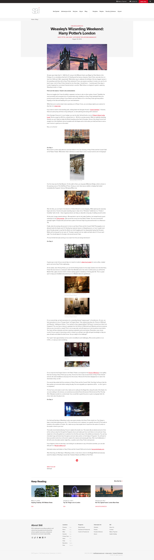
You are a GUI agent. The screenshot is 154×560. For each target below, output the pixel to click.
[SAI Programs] (35, 10)
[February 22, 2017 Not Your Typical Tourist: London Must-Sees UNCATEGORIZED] (109, 492)
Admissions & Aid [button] (66, 11)
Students (96, 527)
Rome (64, 529)
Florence (65, 527)
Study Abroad (81, 527)
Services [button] (75, 11)
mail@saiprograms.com (99, 553)
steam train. (58, 106)
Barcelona (65, 543)
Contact (111, 529)
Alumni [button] (120, 11)
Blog (86, 11)
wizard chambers (94, 109)
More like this (117, 481)
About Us (111, 527)
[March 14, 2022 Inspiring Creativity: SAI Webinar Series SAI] (45, 492)
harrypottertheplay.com (98, 449)
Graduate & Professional (84, 529)
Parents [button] (102, 11)
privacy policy (108, 553)
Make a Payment (113, 531)
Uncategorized (77, 26)
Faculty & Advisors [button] (111, 11)
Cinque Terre (66, 536)
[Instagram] (32, 538)
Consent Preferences (118, 553)
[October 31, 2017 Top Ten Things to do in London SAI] (77, 492)
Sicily (64, 540)
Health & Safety (113, 534)
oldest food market (86, 262)
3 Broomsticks (60, 218)
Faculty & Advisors (98, 531)
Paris (64, 545)
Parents (95, 529)
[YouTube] (40, 538)
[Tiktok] (35, 538)
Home (32, 19)
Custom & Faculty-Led (83, 531)
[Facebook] (37, 538)
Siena (64, 538)
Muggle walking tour (60, 445)
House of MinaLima (93, 372)
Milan (64, 531)
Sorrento (65, 534)
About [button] (81, 11)
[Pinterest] (45, 538)
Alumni (95, 534)
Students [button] (95, 11)
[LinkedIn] (42, 538)
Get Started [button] (56, 11)
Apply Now (143, 1)
